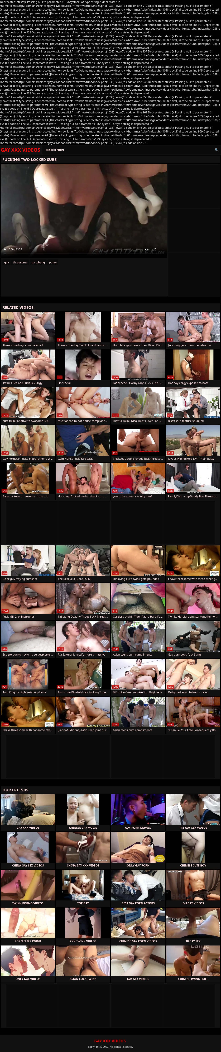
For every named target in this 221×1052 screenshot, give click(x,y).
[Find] (217, 150)
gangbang (38, 262)
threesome (20, 262)
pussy (53, 262)
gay (6, 262)
